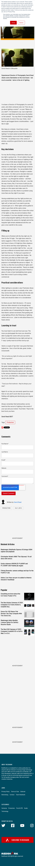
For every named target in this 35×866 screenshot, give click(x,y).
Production (10, 422)
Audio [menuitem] (26, 808)
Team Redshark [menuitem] (20, 794)
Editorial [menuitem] (22, 791)
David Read (17, 502)
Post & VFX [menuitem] (19, 808)
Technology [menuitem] (4, 811)
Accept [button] (13, 22)
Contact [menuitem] (12, 794)
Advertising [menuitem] (4, 794)
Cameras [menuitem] (4, 808)
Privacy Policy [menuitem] (5, 791)
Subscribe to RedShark (20, 840)
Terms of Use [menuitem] (15, 791)
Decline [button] (21, 22)
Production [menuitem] (11, 808)
